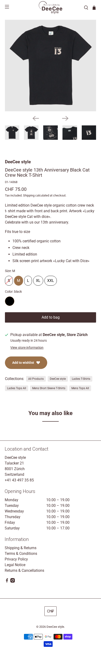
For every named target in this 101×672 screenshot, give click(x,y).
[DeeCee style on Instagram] (12, 581)
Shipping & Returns (20, 548)
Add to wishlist (23, 362)
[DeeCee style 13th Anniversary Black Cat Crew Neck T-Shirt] (50, 65)
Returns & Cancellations (24, 570)
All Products (36, 378)
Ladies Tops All (16, 388)
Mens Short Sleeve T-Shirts (48, 388)
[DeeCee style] (50, 7)
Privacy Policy (16, 559)
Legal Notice (15, 565)
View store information (26, 347)
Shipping (29, 195)
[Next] (65, 118)
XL (38, 279)
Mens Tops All (80, 388)
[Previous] (35, 118)
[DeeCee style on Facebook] (7, 581)
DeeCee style (18, 161)
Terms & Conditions (21, 553)
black (9, 301)
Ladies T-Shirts (81, 378)
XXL (50, 279)
